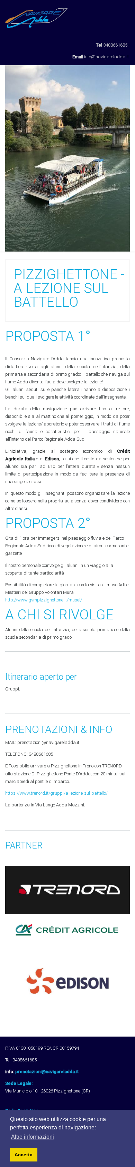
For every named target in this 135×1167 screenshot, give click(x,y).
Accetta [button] (24, 1154)
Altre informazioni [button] (32, 1137)
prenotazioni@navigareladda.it (47, 1071)
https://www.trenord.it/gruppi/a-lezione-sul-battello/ (56, 793)
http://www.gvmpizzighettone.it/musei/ (43, 599)
